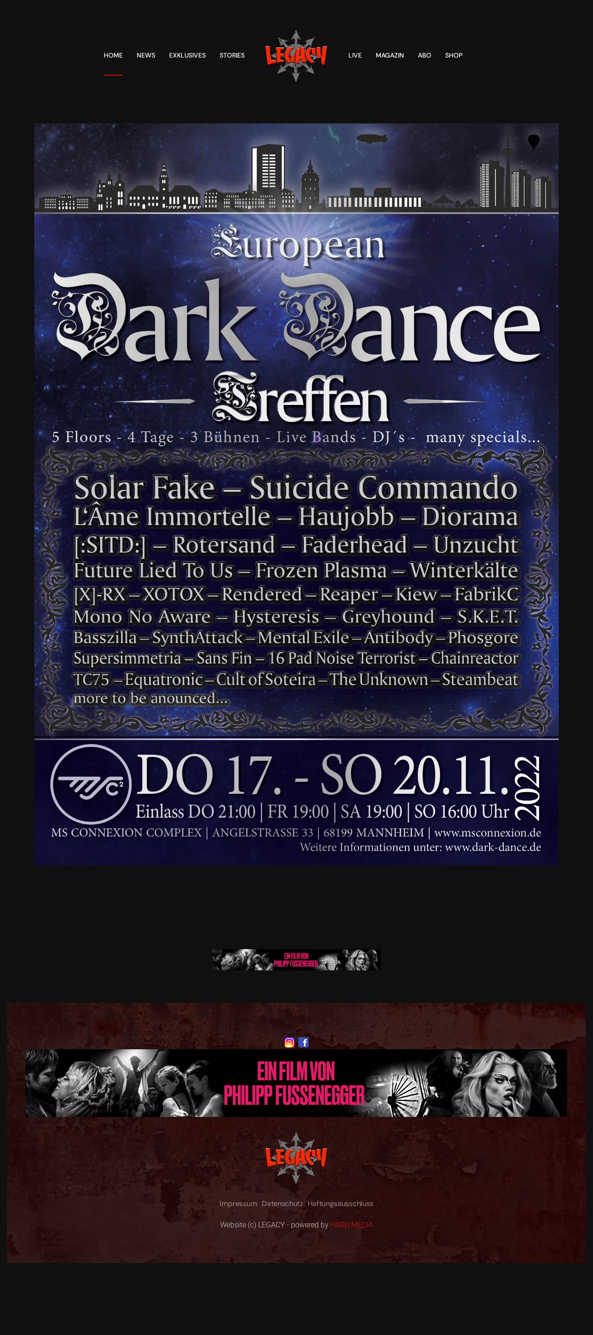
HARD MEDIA (351, 1224)
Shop (453, 55)
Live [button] (355, 55)
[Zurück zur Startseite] (296, 55)
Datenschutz (282, 1203)
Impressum (238, 1203)
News (146, 55)
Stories (232, 55)
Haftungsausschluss (340, 1203)
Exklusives (187, 55)
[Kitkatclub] (296, 959)
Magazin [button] (390, 55)
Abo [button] (424, 55)
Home (113, 55)
